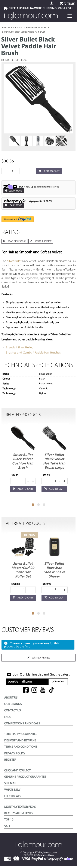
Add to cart (51, 171)
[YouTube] (43, 690)
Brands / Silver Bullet (19, 347)
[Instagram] (34, 690)
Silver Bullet (14, 261)
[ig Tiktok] (51, 690)
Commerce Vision (45, 855)
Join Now (58, 681)
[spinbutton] (11, 171)
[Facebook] (26, 690)
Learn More (15, 191)
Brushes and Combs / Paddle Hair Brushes (33, 352)
